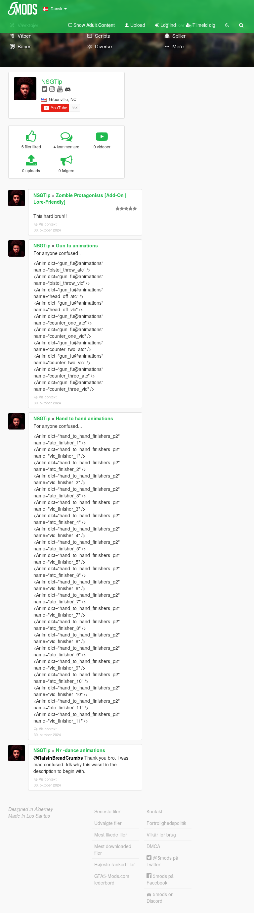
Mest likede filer (110, 834)
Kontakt (154, 811)
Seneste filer (107, 811)
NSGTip (51, 81)
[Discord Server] (67, 88)
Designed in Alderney (30, 809)
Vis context (48, 224)
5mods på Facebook (160, 879)
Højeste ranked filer (114, 864)
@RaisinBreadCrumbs (58, 757)
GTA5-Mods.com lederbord (111, 879)
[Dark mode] (227, 25)
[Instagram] (52, 88)
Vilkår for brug (161, 834)
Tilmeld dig (203, 25)
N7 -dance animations (80, 750)
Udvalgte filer (108, 823)
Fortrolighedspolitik (166, 823)
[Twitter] (44, 88)
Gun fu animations (77, 245)
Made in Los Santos (29, 815)
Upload (137, 25)
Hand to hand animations (84, 418)
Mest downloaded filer (112, 849)
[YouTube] (60, 88)
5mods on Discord (160, 897)
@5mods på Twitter (162, 861)
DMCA (153, 846)
